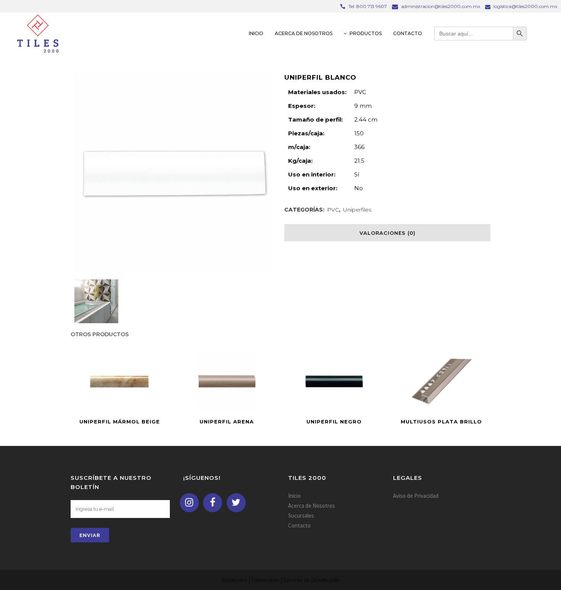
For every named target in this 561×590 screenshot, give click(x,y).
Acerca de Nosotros (311, 505)
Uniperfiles (357, 209)
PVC (333, 209)
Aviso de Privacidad (415, 495)
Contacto (299, 525)
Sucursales (301, 515)
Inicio (294, 495)
